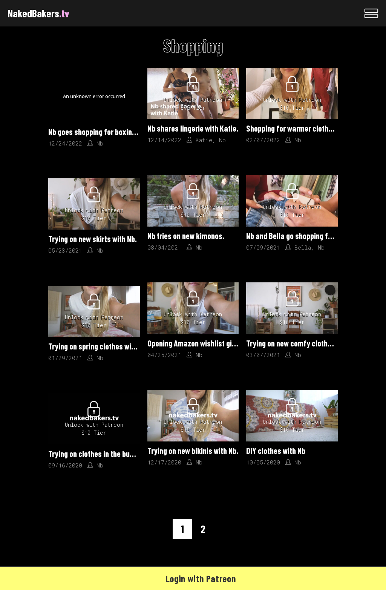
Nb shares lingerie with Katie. (192, 128)
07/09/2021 (263, 247)
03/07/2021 (263, 355)
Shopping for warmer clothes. (292, 128)
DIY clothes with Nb (275, 450)
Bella (302, 247)
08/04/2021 (164, 247)
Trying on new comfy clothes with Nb (302, 343)
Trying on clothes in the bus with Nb (103, 453)
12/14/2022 (164, 140)
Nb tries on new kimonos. (185, 236)
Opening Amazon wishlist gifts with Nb (206, 343)
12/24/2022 (65, 143)
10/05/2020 (263, 462)
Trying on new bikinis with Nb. (192, 450)
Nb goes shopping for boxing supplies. (106, 131)
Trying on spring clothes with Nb (97, 346)
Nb (99, 143)
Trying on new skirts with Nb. (92, 239)
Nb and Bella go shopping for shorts (301, 236)
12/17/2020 (164, 462)
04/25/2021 (164, 355)
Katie (204, 140)
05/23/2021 (65, 250)
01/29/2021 (65, 358)
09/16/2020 (65, 465)
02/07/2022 (263, 140)
